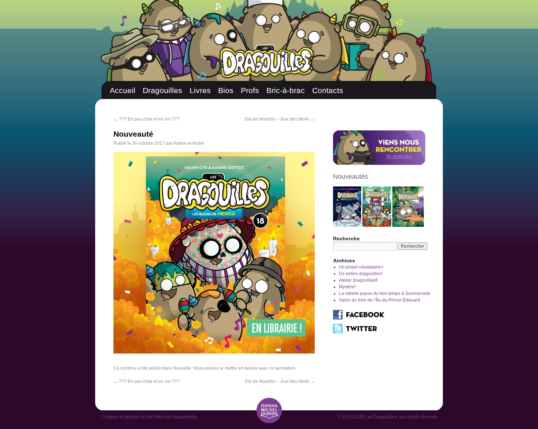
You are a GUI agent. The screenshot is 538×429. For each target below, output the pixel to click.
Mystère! (347, 286)
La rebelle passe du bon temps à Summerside (384, 293)
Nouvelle (182, 368)
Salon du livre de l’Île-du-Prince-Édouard (379, 300)
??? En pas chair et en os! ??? (146, 119)
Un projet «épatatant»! (361, 267)
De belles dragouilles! (360, 273)
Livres (200, 90)
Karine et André (188, 143)
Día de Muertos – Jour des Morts (280, 119)
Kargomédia (184, 416)
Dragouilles (162, 90)
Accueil (122, 90)
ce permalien (282, 368)
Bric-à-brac (285, 90)
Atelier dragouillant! (358, 280)
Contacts (327, 90)
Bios (225, 90)
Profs (250, 90)
